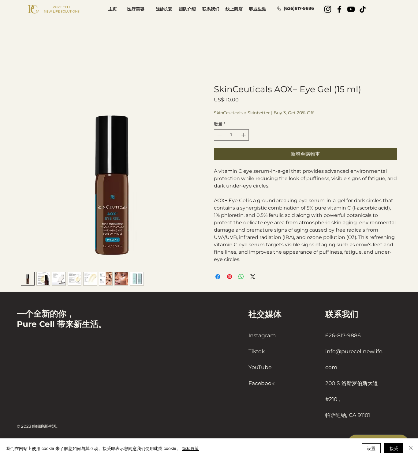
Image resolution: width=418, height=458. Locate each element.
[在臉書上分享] (218, 276)
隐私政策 (190, 448)
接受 (394, 448)
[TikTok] (362, 9)
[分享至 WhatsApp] (241, 276)
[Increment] (244, 135)
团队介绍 (187, 8)
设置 (371, 448)
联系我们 (210, 8)
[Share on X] (252, 276)
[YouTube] (351, 9)
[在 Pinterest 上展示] (229, 276)
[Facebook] (339, 9)
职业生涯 (257, 8)
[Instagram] (327, 9)
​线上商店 (234, 8)
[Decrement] (218, 135)
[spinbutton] (231, 135)
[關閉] (410, 448)
